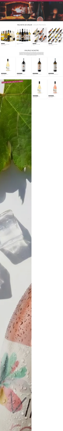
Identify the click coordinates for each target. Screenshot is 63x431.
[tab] (24, 25)
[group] (31, 11)
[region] (31, 11)
